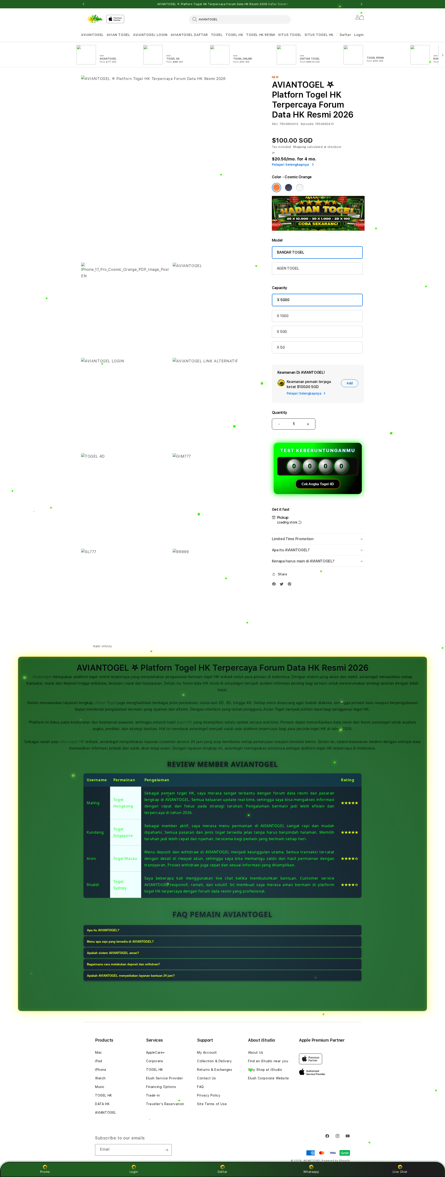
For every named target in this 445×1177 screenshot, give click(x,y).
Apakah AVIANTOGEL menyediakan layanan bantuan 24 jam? (131, 975)
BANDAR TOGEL (290, 252)
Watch (100, 1078)
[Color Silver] (299, 187)
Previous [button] (83, 4)
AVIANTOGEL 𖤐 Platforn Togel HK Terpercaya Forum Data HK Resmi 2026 (222, 4)
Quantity (279, 412)
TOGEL (217, 35)
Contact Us (206, 1078)
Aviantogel (42, 677)
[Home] (91, 19)
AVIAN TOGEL (118, 35)
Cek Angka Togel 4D (318, 484)
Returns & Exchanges (214, 1070)
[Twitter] (283, 585)
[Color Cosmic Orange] (276, 187)
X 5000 (283, 300)
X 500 (282, 331)
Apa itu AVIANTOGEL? (103, 930)
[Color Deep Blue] (288, 187)
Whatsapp (311, 1172)
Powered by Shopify (336, 1160)
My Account (207, 1052)
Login (134, 1172)
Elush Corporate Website (268, 1078)
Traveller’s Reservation (165, 1104)
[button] (92, 35)
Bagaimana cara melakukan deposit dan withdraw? (123, 964)
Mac (98, 1052)
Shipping (299, 147)
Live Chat (400, 1172)
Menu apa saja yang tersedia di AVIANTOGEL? (120, 941)
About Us (255, 1052)
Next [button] (361, 4)
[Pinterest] (290, 585)
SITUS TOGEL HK (319, 35)
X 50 (281, 347)
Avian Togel (105, 703)
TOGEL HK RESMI (260, 35)
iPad (98, 1061)
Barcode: (307, 124)
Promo (45, 1172)
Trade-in (153, 1095)
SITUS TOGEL (290, 35)
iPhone (100, 1070)
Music (100, 1087)
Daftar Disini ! (278, 4)
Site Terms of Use (212, 1104)
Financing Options (161, 1087)
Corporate (154, 1061)
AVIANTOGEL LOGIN (150, 35)
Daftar (222, 1172)
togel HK (184, 722)
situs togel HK (72, 742)
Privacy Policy (208, 1095)
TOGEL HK (234, 35)
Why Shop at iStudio (265, 1070)
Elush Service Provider (164, 1078)
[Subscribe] (166, 1150)
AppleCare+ (155, 1052)
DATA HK (102, 1104)
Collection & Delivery (214, 1061)
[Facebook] (275, 585)
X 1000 (283, 316)
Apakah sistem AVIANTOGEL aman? (113, 953)
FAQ (200, 1087)
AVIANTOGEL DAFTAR (189, 35)
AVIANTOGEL (92, 35)
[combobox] (240, 19)
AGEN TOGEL (288, 268)
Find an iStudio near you (268, 1061)
